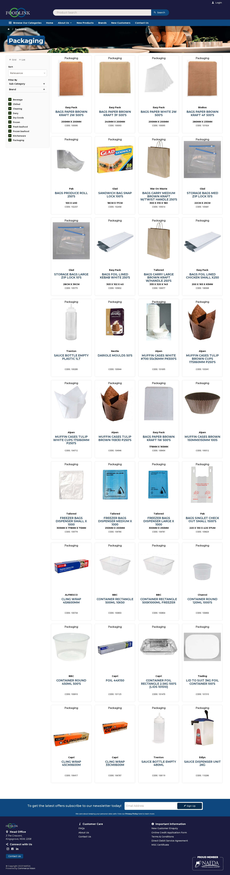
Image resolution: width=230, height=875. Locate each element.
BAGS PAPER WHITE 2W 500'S (159, 113)
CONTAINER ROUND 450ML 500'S (71, 682)
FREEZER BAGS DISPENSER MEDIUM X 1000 (115, 521)
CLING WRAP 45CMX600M (71, 763)
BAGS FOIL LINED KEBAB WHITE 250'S (115, 276)
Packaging (18, 140)
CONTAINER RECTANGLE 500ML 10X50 (115, 601)
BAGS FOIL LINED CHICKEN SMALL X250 (202, 276)
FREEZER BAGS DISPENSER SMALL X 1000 (71, 521)
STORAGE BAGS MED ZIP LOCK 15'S (202, 195)
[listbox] (27, 73)
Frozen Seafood (21, 131)
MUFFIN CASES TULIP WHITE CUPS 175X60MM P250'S (71, 440)
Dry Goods (18, 118)
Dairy (15, 113)
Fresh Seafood (20, 127)
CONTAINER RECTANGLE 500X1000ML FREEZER (158, 601)
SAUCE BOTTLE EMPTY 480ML (158, 763)
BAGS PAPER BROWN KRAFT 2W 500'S (71, 113)
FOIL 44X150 (115, 680)
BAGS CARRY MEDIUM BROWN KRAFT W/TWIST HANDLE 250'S (158, 196)
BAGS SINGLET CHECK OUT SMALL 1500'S (202, 520)
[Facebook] (12, 849)
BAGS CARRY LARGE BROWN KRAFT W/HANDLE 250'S (159, 278)
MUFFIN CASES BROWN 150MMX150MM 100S (202, 438)
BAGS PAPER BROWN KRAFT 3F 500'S (115, 113)
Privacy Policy (131, 814)
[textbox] (102, 12)
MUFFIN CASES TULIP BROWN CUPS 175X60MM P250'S (202, 359)
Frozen (16, 122)
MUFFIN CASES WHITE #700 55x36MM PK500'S (158, 357)
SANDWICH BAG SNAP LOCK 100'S (115, 195)
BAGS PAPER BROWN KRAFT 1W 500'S (159, 438)
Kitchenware (19, 136)
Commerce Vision (26, 868)
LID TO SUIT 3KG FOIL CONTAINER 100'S (202, 682)
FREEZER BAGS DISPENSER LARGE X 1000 (158, 521)
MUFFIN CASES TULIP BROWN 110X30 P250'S (114, 438)
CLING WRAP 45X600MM (71, 601)
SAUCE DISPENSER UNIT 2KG (202, 763)
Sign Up (191, 806)
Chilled (16, 104)
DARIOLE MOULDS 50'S (115, 355)
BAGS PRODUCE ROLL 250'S (71, 195)
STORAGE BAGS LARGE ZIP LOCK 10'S (71, 276)
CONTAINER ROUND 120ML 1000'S (202, 601)
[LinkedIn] (17, 849)
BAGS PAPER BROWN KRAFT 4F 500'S (202, 113)
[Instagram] (8, 849)
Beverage (18, 100)
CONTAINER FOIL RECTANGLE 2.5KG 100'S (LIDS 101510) (158, 684)
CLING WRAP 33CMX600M (115, 763)
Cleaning (17, 109)
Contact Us (14, 856)
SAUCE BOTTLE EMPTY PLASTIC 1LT (71, 357)
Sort (10, 67)
